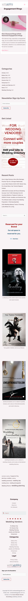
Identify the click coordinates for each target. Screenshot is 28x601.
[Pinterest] (17, 518)
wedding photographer (15, 483)
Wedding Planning (6, 90)
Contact (14, 503)
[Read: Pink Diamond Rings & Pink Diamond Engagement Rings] (14, 23)
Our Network (14, 507)
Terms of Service (14, 561)
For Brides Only (14, 526)
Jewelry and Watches (7, 85)
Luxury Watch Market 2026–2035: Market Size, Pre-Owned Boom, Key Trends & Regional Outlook (14, 186)
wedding (14, 478)
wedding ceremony (7, 480)
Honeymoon (5, 82)
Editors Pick (5, 77)
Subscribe (6, 108)
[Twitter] (12, 518)
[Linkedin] (15, 518)
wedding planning (18, 486)
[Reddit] (20, 518)
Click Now (15, 238)
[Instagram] (7, 518)
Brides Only (5, 75)
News (3, 87)
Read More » (5, 50)
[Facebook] (10, 518)
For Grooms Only (14, 528)
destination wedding (6, 476)
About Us (14, 505)
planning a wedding (6, 478)
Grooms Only (5, 80)
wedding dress (5, 483)
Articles (4, 72)
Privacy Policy (14, 559)
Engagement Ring (14, 476)
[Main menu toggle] (24, 4)
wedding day (17, 480)
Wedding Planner (6, 485)
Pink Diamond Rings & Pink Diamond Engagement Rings (12, 34)
